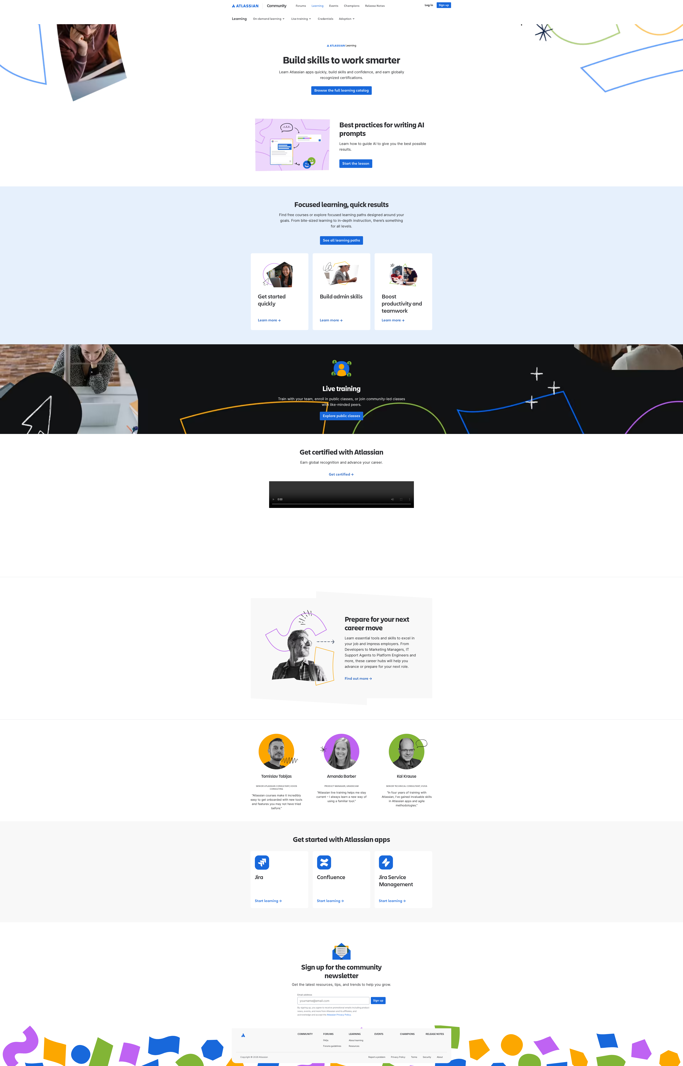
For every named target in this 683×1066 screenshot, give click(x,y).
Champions (351, 6)
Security (427, 1057)
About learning (356, 1040)
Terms (414, 1057)
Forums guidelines (332, 1046)
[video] (341, 494)
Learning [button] (239, 19)
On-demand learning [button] (267, 19)
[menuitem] (301, 6)
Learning (318, 6)
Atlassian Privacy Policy (339, 1014)
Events (333, 6)
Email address (304, 994)
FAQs (325, 1040)
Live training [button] (299, 19)
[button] (260, 6)
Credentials (325, 19)
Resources (354, 1046)
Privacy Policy (398, 1057)
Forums (301, 6)
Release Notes (375, 6)
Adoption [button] (345, 19)
